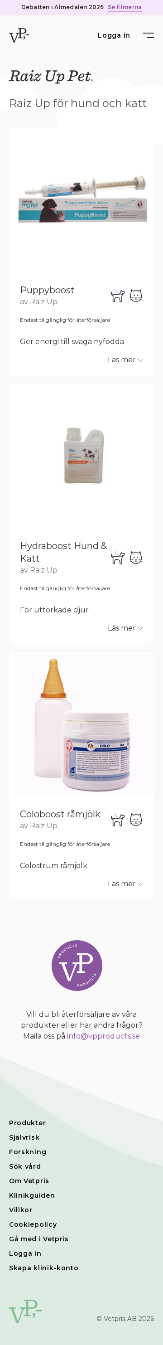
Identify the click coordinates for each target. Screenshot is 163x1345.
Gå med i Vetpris (39, 1239)
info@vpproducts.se (103, 1036)
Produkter (27, 1123)
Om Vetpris (29, 1181)
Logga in (114, 35)
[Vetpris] (19, 35)
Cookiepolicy (33, 1224)
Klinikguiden (32, 1195)
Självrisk (24, 1137)
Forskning (27, 1152)
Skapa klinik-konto (44, 1268)
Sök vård (25, 1166)
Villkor (21, 1210)
